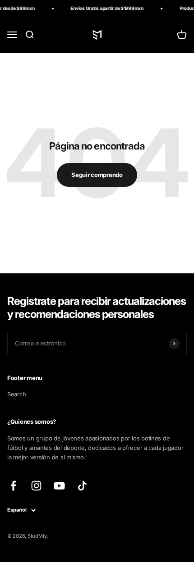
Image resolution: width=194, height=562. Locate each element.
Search (16, 394)
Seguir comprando (97, 174)
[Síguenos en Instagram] (36, 486)
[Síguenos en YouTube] (59, 486)
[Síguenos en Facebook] (13, 486)
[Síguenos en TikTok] (82, 486)
